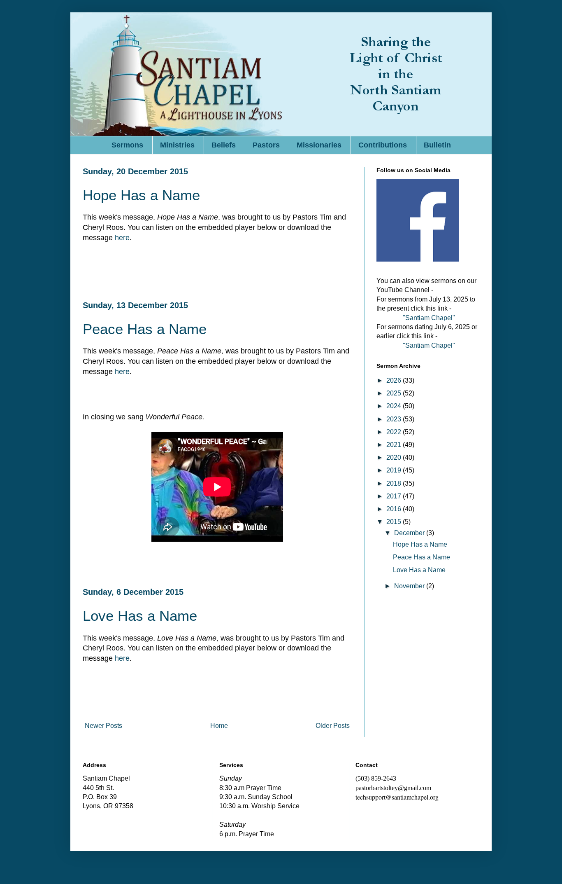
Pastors (266, 145)
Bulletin (437, 145)
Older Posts (333, 725)
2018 (394, 483)
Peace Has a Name (145, 329)
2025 (394, 393)
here (122, 238)
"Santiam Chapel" (429, 317)
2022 (394, 431)
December (410, 532)
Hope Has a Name (141, 195)
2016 (394, 508)
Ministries (177, 145)
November (410, 585)
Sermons (127, 145)
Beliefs (223, 145)
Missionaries (319, 145)
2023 (394, 419)
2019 (394, 470)
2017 (394, 496)
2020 (394, 457)
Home (219, 725)
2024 (394, 405)
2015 (394, 521)
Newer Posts (103, 725)
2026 (394, 380)
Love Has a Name (140, 616)
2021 (394, 444)
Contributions (382, 145)
